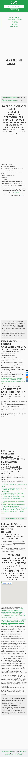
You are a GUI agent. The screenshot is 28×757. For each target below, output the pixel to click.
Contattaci (14, 26)
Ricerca (15, 22)
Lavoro (15, 24)
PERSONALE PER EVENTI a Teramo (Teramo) (14, 488)
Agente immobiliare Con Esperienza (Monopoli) (15, 508)
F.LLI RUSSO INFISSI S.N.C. (6, 624)
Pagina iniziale (14, 18)
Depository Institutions (12, 100)
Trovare (14, 10)
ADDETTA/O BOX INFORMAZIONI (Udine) (13, 509)
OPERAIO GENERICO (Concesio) (11, 506)
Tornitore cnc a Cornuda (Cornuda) (11, 498)
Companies (4, 100)
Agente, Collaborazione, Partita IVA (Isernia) (14, 504)
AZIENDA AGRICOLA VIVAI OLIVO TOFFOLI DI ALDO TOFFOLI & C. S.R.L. (12, 610)
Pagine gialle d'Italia (7, 751)
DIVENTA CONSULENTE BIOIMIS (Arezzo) (13, 496)
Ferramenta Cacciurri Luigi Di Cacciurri (13, 615)
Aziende (4, 97)
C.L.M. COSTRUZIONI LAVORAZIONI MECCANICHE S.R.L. (13, 621)
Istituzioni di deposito (12, 97)
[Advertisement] (14, 44)
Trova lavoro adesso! (14, 518)
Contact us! (22, 195)
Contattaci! (17, 192)
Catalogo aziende (15, 20)
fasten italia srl (4, 623)
